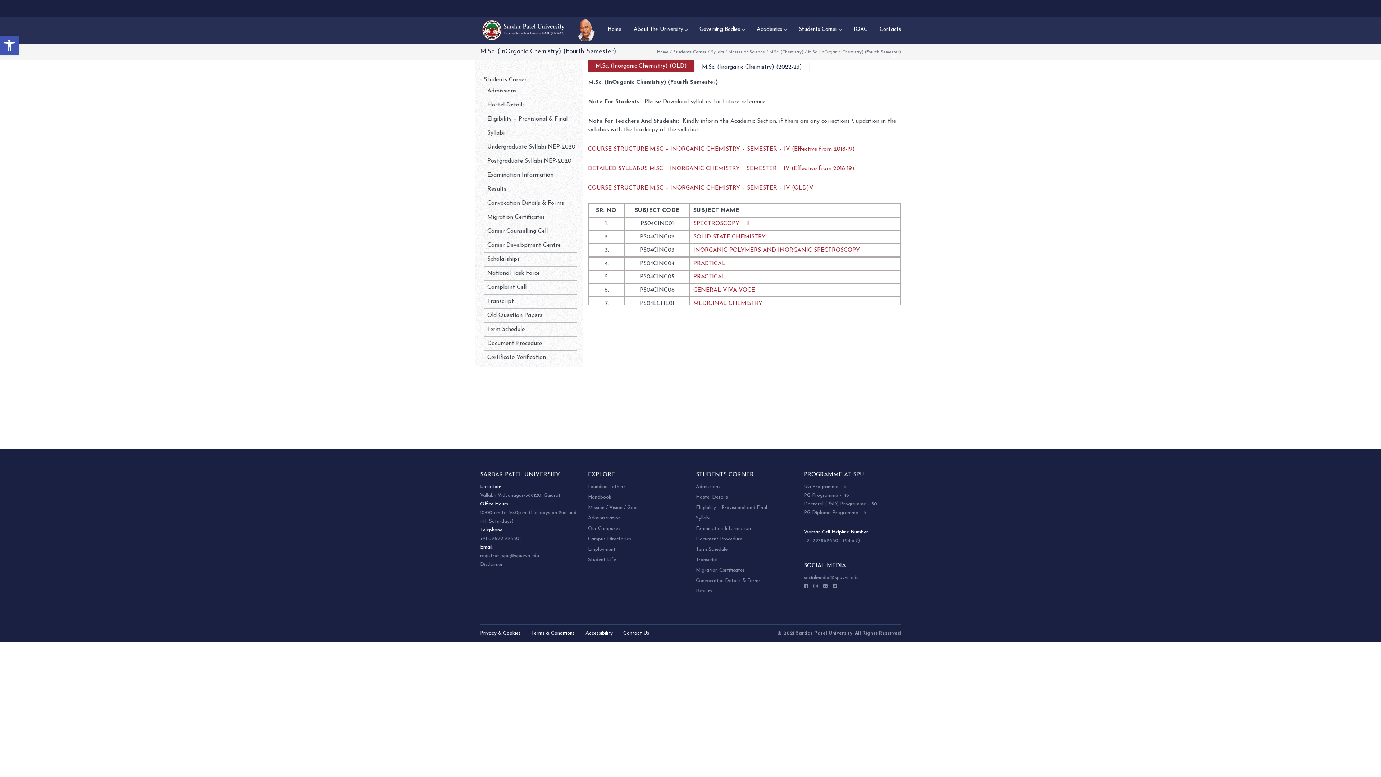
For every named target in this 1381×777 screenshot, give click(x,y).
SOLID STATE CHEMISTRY (729, 237)
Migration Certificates (516, 217)
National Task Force (513, 273)
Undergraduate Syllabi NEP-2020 (531, 147)
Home (663, 52)
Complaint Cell (507, 287)
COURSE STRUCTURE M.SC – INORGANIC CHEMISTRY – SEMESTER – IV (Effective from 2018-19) (721, 149)
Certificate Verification (516, 357)
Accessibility (599, 633)
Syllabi (717, 52)
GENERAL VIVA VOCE (724, 290)
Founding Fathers (607, 487)
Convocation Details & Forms (525, 203)
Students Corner (689, 52)
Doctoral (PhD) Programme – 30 (840, 504)
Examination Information (520, 175)
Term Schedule (506, 329)
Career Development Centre (524, 245)
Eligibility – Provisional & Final (527, 119)
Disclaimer (491, 564)
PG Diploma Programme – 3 (835, 512)
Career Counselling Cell (517, 231)
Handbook (599, 497)
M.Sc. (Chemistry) (786, 52)
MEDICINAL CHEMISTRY (727, 303)
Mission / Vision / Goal (613, 507)
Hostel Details (506, 105)
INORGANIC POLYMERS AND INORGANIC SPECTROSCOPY (776, 250)
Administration (604, 518)
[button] (9, 45)
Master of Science (747, 52)
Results (496, 189)
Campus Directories (609, 539)
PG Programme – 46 (826, 495)
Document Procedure (514, 343)
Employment (602, 549)
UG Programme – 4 (825, 487)
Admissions (501, 91)
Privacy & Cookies (500, 633)
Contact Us (636, 633)
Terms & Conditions (553, 633)
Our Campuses (604, 528)
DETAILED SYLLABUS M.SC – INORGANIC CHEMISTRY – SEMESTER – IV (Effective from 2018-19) (721, 169)
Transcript (500, 301)
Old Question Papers (514, 315)
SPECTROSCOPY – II (721, 224)
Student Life (602, 560)
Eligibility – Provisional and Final (731, 507)
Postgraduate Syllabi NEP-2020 (529, 161)
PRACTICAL (709, 264)
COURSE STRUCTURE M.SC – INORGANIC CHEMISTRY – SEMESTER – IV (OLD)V (700, 188)
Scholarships (503, 259)
